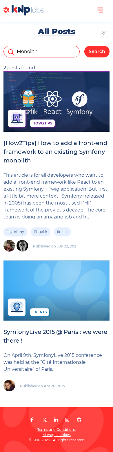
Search (97, 51)
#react (62, 231)
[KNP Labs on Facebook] (31, 420)
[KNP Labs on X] (44, 420)
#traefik (40, 231)
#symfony (15, 231)
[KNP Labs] (23, 14)
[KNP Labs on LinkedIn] (56, 420)
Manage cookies (57, 435)
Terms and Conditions (56, 429)
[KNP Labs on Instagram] (67, 420)
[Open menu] (100, 10)
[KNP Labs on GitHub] (79, 420)
